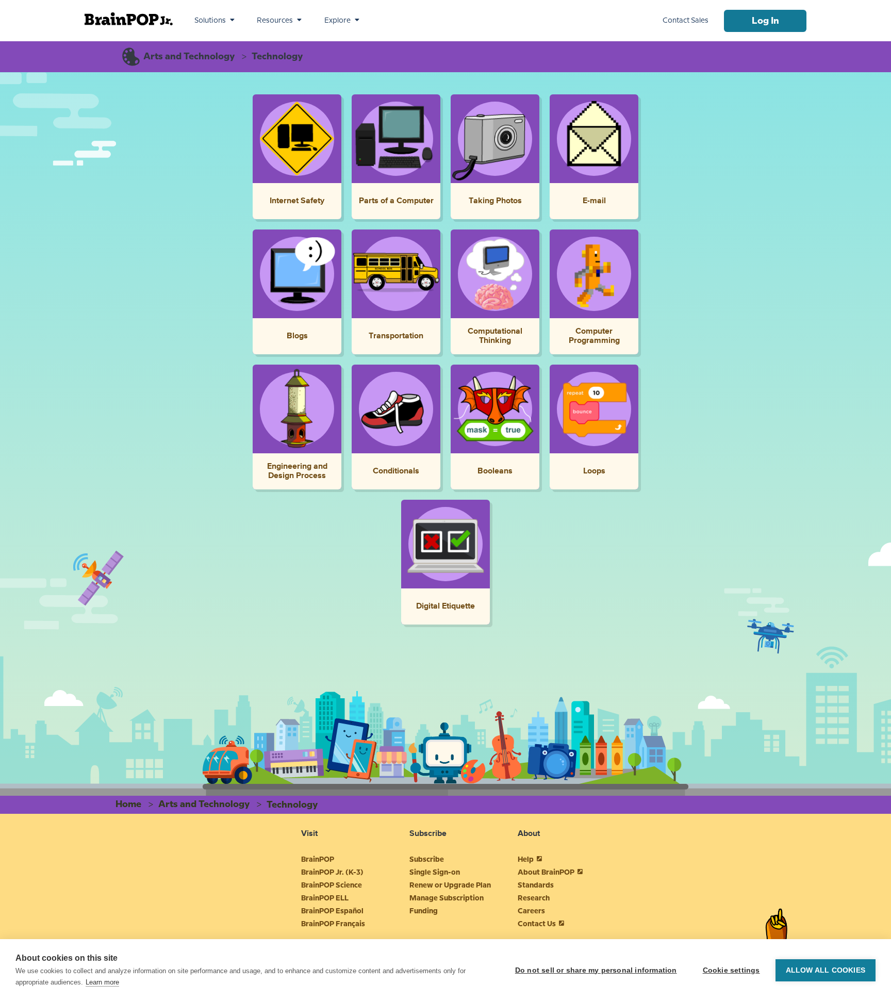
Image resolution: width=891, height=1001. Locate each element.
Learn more (102, 982)
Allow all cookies (825, 970)
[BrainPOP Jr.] (129, 18)
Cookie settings (731, 970)
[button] (214, 20)
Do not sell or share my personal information (596, 970)
